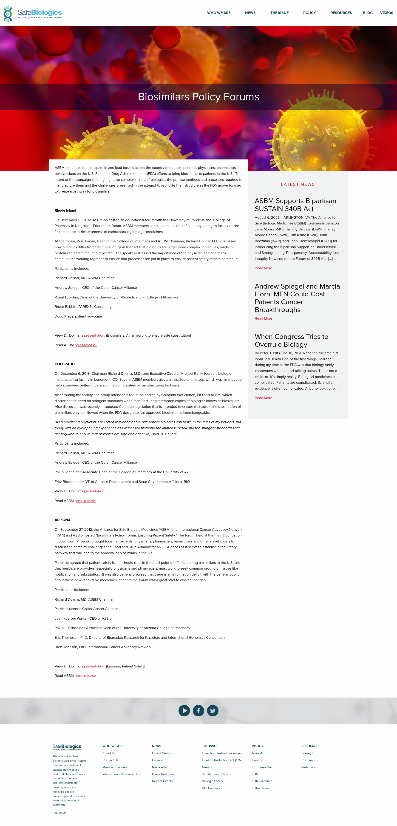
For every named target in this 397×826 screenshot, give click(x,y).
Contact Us (59, 813)
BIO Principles (212, 788)
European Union (263, 767)
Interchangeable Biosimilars (222, 753)
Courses (307, 760)
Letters (157, 760)
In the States (261, 788)
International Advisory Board (122, 774)
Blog (368, 13)
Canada (257, 760)
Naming (207, 767)
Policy (309, 13)
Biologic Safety (212, 781)
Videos (386, 13)
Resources (341, 13)
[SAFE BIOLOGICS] (32, 12)
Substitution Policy (215, 774)
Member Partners (115, 767)
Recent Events (162, 781)
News (250, 13)
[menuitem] (219, 13)
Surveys (307, 753)
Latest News (161, 753)
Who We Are (218, 13)
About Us (109, 753)
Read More (263, 268)
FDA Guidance (262, 781)
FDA (255, 774)
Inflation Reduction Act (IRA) (222, 760)
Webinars (308, 767)
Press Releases (163, 774)
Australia (258, 753)
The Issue (279, 13)
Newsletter (160, 767)
